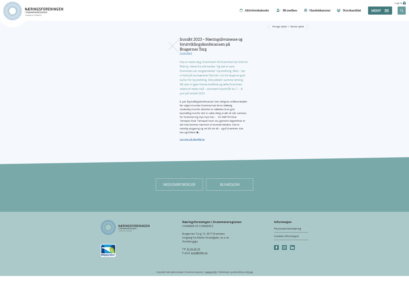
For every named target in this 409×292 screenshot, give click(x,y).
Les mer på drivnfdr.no (192, 139)
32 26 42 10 (193, 249)
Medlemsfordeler (179, 184)
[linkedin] (292, 247)
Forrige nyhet (279, 26)
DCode (250, 272)
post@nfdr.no (199, 253)
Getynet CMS (211, 272)
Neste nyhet (297, 26)
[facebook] (276, 247)
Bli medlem (229, 184)
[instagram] (284, 247)
